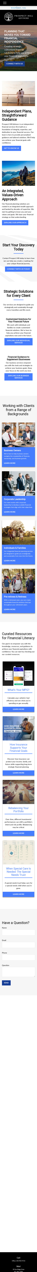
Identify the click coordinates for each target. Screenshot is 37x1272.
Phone (4, 953)
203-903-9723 (20, 1261)
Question (5, 965)
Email (4, 940)
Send (6, 983)
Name (4, 928)
